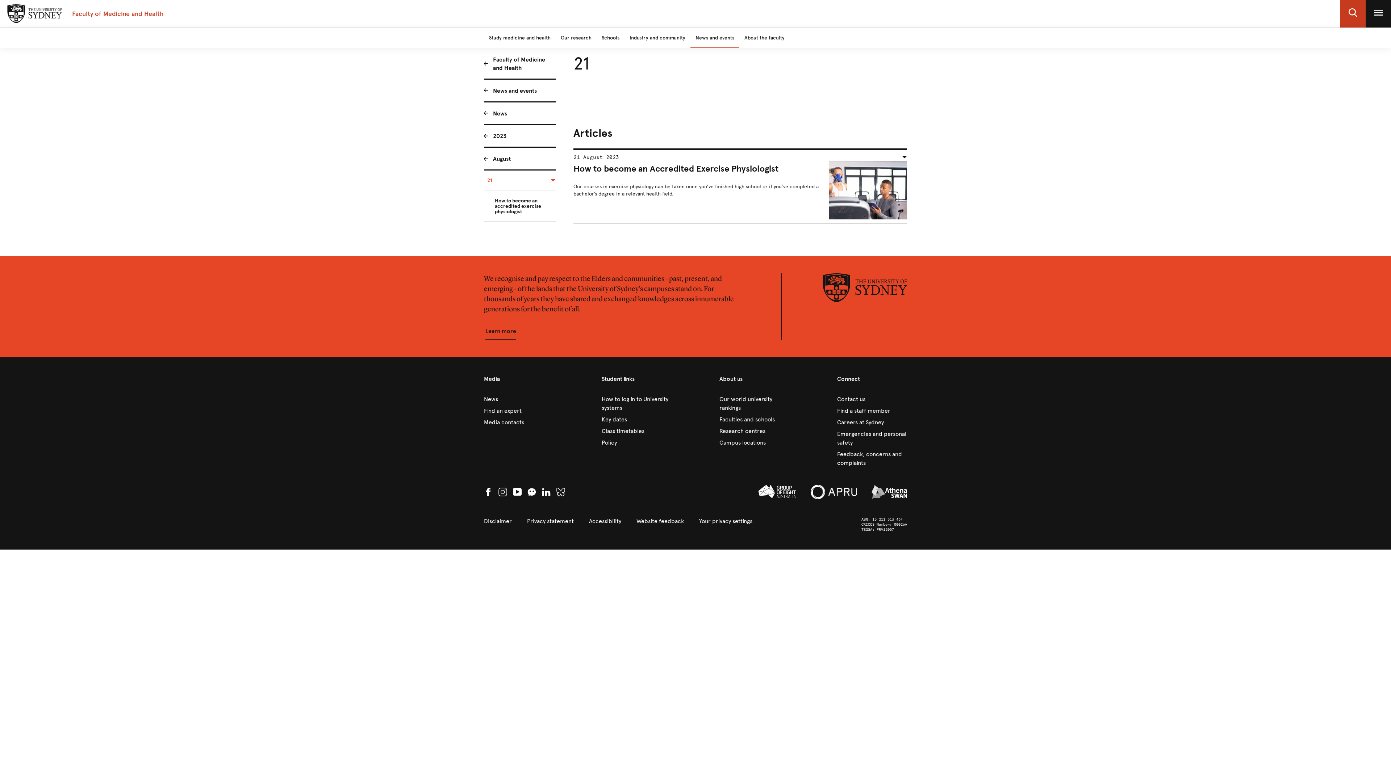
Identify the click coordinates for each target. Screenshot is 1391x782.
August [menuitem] (502, 158)
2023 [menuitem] (499, 136)
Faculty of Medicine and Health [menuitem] (519, 63)
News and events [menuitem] (515, 90)
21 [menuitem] (489, 180)
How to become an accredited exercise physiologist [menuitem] (518, 206)
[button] (1353, 14)
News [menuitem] (500, 113)
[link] (519, 399)
